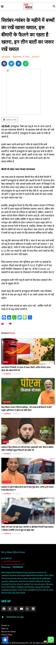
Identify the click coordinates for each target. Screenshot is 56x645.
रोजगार (5, 362)
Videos (4, 637)
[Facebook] (4, 608)
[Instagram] (15, 608)
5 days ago (16, 493)
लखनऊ (5, 442)
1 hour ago (16, 373)
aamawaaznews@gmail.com (13, 564)
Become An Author (8, 631)
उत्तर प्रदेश (6, 402)
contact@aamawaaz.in (11, 561)
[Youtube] (21, 608)
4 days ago (16, 453)
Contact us (5, 625)
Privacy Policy (6, 634)
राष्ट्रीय (5, 521)
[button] (2, 6)
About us (4, 628)
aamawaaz (7, 373)
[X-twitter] (9, 608)
